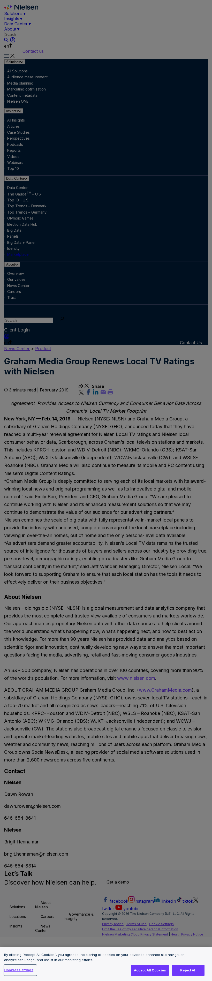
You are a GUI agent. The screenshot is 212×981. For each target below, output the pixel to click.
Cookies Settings (18, 970)
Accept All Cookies (150, 970)
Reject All (188, 970)
